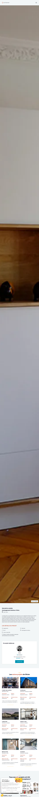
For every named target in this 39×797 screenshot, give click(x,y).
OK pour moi (19, 791)
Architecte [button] (20, 654)
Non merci (4, 791)
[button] (2, 795)
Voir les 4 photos (35, 601)
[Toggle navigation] (36, 3)
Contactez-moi (19, 661)
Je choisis (11, 791)
